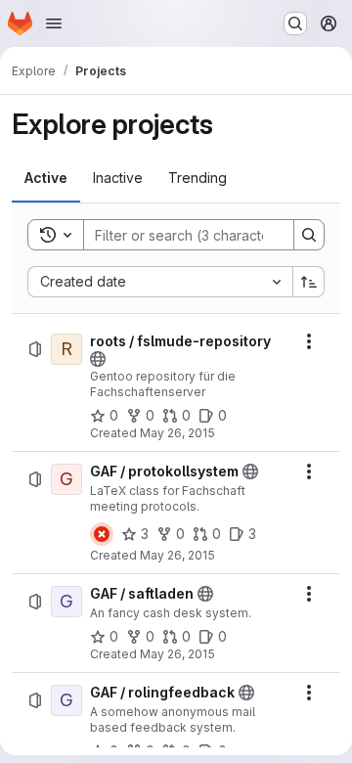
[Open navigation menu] (53, 23)
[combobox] (159, 281)
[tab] (46, 178)
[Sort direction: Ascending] (309, 281)
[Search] (309, 234)
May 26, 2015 (177, 433)
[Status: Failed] (101, 534)
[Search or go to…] (295, 23)
